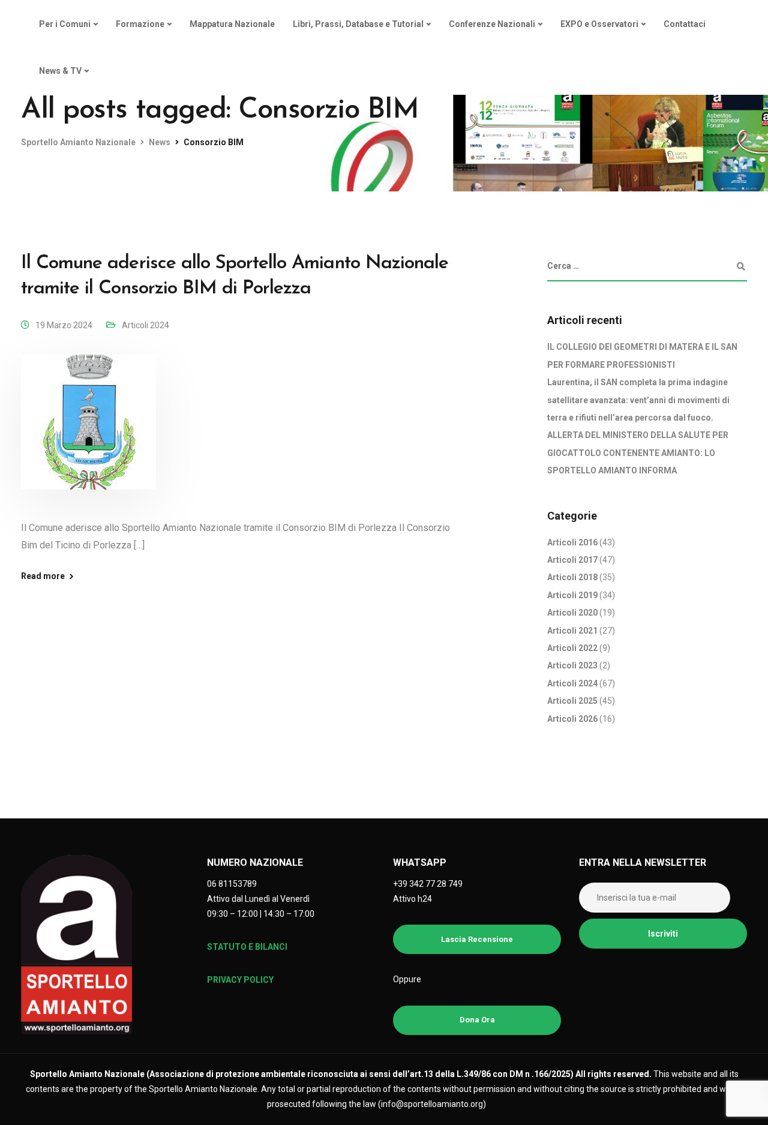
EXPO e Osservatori (599, 24)
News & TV (60, 71)
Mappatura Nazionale (232, 24)
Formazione (140, 24)
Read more (43, 576)
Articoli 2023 (572, 665)
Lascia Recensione (477, 939)
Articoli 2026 (572, 719)
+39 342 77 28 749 (428, 884)
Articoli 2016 (572, 542)
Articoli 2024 (145, 325)
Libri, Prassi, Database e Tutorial (358, 24)
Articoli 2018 (572, 577)
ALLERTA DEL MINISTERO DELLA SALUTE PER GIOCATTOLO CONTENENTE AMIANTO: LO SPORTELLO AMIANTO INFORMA (637, 452)
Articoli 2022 (572, 648)
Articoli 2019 (572, 595)
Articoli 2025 (572, 701)
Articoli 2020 (572, 612)
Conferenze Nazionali (492, 24)
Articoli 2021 (572, 630)
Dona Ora (477, 1019)
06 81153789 (232, 884)
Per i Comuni (65, 24)
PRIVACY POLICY (240, 980)
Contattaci (685, 24)
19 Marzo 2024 (63, 325)
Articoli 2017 (572, 560)
